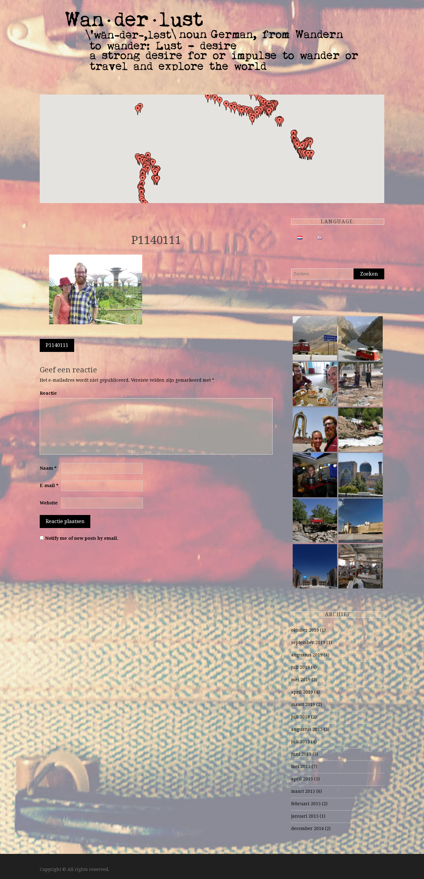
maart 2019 (303, 704)
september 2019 (308, 642)
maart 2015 (303, 791)
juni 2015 (301, 754)
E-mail (49, 485)
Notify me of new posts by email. (81, 538)
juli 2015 (300, 741)
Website (49, 502)
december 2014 (307, 828)
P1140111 (57, 345)
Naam (48, 468)
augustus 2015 (307, 729)
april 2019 (302, 692)
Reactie (48, 393)
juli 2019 (300, 667)
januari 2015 (304, 816)
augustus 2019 (307, 654)
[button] (280, 122)
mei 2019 (300, 679)
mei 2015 (300, 766)
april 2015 (302, 778)
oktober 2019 (305, 630)
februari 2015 (306, 803)
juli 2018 (300, 716)
